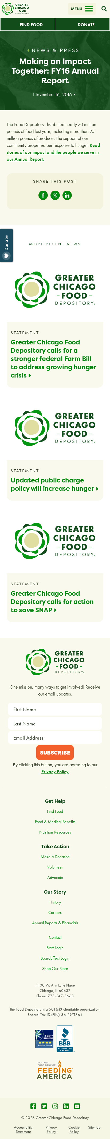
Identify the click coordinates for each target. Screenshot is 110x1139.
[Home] (15, 9)
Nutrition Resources (55, 832)
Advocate (55, 877)
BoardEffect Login (55, 958)
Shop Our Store (55, 968)
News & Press (56, 50)
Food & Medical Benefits (55, 821)
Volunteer (55, 867)
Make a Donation (55, 856)
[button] (43, 195)
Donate (86, 25)
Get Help (55, 801)
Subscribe (55, 752)
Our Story (55, 892)
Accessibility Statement (23, 1129)
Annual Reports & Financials (55, 923)
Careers (55, 912)
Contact (55, 937)
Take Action (55, 846)
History (55, 902)
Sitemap (94, 1127)
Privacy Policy (55, 771)
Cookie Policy (74, 1129)
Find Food (31, 25)
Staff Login (55, 948)
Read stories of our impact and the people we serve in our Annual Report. (53, 152)
